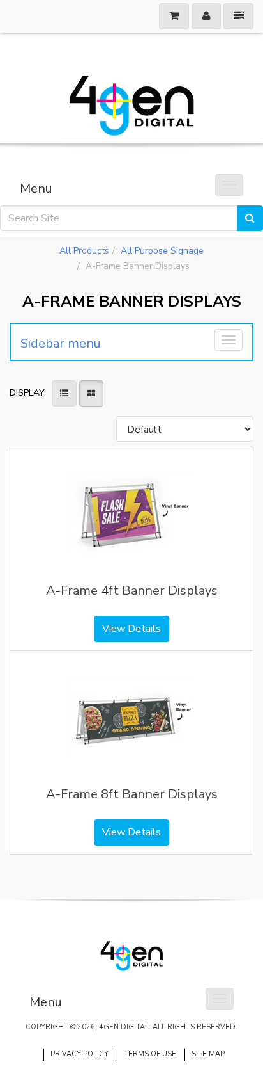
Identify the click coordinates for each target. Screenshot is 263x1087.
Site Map (208, 1054)
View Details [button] (131, 629)
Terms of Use (150, 1054)
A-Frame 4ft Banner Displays (132, 591)
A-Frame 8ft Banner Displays (132, 794)
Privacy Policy (79, 1054)
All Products (84, 251)
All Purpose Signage (162, 251)
